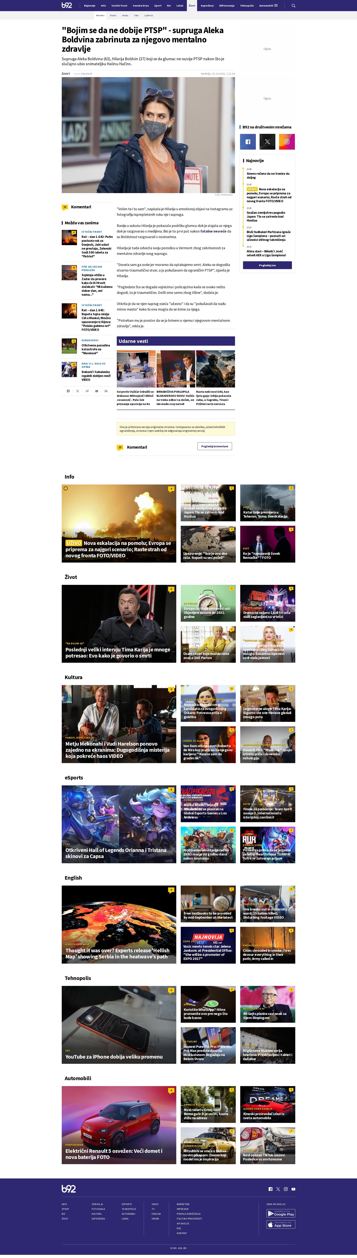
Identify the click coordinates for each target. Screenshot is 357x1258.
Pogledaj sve (267, 265)
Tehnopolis (129, 1209)
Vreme (155, 1218)
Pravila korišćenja (189, 1213)
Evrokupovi (90, 340)
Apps (187, 1004)
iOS (67, 1050)
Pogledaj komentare (214, 446)
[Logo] (67, 5)
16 (74, 305)
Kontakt (182, 1233)
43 (74, 267)
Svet (68, 536)
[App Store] (281, 1225)
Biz (63, 1213)
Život (66, 73)
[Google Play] (281, 1213)
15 (120, 447)
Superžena (98, 1218)
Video (155, 1204)
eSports (127, 1204)
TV (153, 1209)
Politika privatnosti (189, 1218)
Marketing (183, 1204)
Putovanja (98, 1209)
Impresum (182, 1209)
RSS (179, 1228)
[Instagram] (287, 142)
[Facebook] (248, 142)
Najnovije (89, 5)
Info (64, 1204)
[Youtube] (293, 1189)
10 (74, 364)
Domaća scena (193, 800)
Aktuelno (190, 603)
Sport (65, 1209)
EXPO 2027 (190, 941)
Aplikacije (183, 1223)
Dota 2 (248, 804)
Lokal (125, 1218)
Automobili (128, 1213)
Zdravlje (97, 1204)
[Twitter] (267, 142)
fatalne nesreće (213, 231)
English (189, 908)
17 (74, 232)
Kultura (97, 1213)
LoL (67, 844)
